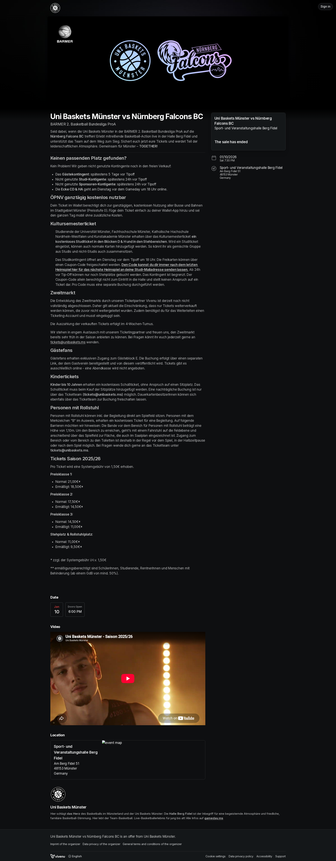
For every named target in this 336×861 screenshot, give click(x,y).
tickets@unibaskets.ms (68, 342)
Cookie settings (216, 856)
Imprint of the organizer (65, 844)
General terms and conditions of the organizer (152, 844)
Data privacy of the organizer (101, 844)
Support (280, 856)
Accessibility (264, 856)
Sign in (325, 6)
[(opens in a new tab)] (153, 742)
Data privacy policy (241, 856)
